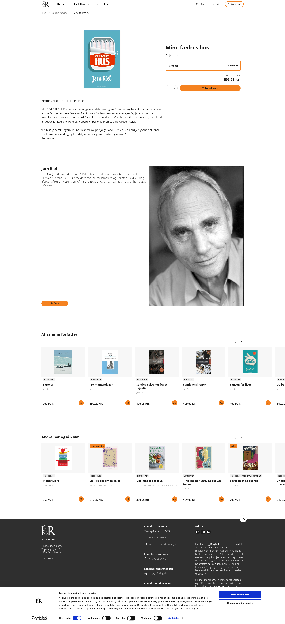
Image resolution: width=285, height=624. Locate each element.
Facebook (197, 532)
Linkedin (208, 532)
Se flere (54, 303)
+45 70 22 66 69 (157, 537)
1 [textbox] (170, 88)
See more (63, 377)
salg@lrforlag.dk (158, 573)
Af (167, 55)
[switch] (106, 618)
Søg (202, 4)
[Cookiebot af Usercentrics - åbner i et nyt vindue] (39, 618)
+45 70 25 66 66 (157, 558)
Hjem (44, 12)
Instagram (203, 532)
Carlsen (236, 579)
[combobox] (172, 88)
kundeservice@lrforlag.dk (163, 544)
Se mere (127, 499)
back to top (243, 519)
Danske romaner (60, 12)
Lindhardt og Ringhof (207, 544)
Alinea (217, 586)
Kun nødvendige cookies (240, 603)
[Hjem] (45, 4)
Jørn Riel (174, 55)
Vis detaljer (173, 618)
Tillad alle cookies (240, 594)
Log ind (215, 4)
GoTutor (227, 586)
